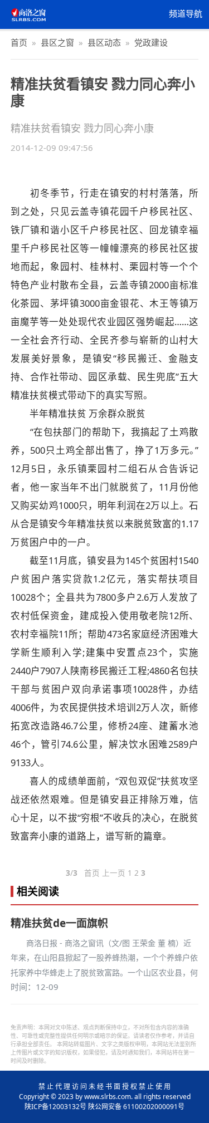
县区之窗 (57, 42)
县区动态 (104, 42)
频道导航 (185, 13)
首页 (19, 42)
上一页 (113, 873)
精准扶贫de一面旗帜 (59, 923)
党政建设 (151, 42)
